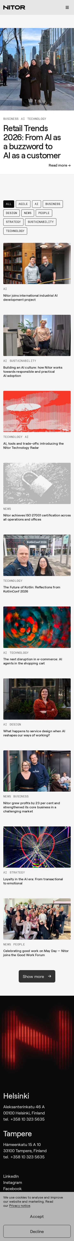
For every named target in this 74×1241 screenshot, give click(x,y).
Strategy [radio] (13, 221)
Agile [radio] (23, 204)
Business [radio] (52, 204)
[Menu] (67, 7)
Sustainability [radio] (41, 221)
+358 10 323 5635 (27, 1118)
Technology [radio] (15, 231)
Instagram (12, 1182)
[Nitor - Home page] (14, 7)
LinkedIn (11, 1176)
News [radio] (27, 213)
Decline (37, 1231)
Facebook (12, 1188)
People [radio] (44, 213)
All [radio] (9, 204)
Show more (33, 976)
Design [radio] (11, 213)
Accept (37, 1216)
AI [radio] (36, 204)
